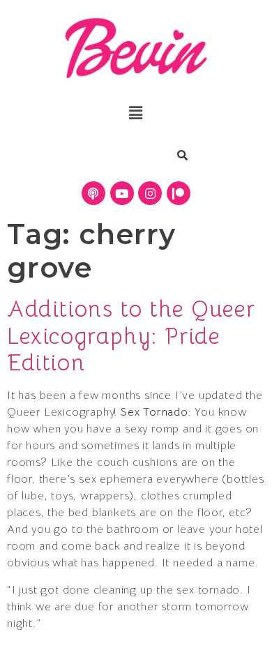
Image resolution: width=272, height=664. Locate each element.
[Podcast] (93, 193)
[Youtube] (122, 193)
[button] (135, 113)
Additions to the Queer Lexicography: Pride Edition (131, 336)
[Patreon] (178, 193)
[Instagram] (150, 193)
